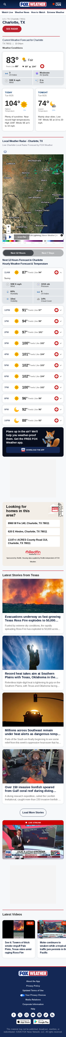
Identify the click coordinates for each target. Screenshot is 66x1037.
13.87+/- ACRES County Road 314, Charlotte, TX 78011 (28, 541)
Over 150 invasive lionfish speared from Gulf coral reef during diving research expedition (29, 790)
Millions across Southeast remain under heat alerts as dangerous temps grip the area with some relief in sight (32, 734)
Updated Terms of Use (33, 990)
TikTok (46, 1015)
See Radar (12, 29)
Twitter (20, 1015)
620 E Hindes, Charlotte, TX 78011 (27, 531)
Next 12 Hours (18, 253)
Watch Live (7, 12)
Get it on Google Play (41, 1021)
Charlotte (15, 19)
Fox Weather (33, 4)
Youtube (33, 1015)
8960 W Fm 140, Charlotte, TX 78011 (28, 523)
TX (8, 19)
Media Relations (33, 1000)
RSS (52, 1015)
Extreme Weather (55, 12)
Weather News (22, 12)
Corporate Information (33, 1004)
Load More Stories (33, 812)
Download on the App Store (23, 1021)
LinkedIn (39, 1015)
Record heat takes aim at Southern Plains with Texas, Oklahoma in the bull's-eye (30, 677)
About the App (33, 981)
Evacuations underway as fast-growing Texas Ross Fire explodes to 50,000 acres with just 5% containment (32, 620)
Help (33, 1009)
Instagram (26, 1015)
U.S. (4, 19)
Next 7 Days (48, 253)
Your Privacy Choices (35, 995)
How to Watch (38, 12)
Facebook (13, 1015)
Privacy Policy (33, 986)
